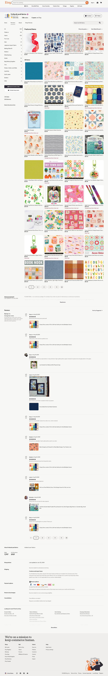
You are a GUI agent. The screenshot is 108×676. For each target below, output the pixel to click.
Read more (63, 302)
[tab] (13, 29)
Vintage (65, 6)
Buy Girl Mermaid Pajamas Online (62, 613)
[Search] (87, 2)
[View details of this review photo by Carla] (39, 386)
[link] (26, 287)
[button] (88, 16)
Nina (30, 354)
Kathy (30, 517)
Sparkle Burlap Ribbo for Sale (36, 613)
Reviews (13, 22)
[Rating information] (11, 18)
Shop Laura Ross (33, 619)
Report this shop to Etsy (9, 105)
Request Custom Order (14, 86)
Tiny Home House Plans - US (86, 615)
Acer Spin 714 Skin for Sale (10, 615)
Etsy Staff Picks (35, 6)
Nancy (30, 314)
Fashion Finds (56, 6)
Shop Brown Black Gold (35, 615)
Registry (72, 6)
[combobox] (48, 2)
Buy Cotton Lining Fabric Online (37, 617)
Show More (54, 627)
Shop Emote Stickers (85, 613)
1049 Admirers (7, 99)
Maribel (31, 436)
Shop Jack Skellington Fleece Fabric (38, 621)
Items (5, 22)
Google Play (21, 666)
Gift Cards (79, 6)
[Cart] (101, 2)
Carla (30, 374)
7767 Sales (6, 96)
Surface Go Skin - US (9, 613)
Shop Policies (28, 22)
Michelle (31, 497)
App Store (10, 666)
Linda (30, 477)
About (20, 22)
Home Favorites (46, 6)
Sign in (92, 2)
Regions (101, 673)
